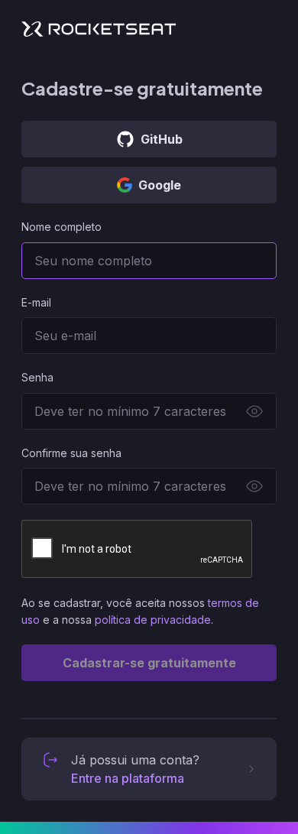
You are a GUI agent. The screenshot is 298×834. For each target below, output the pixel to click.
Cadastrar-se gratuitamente (149, 662)
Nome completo (61, 226)
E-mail (36, 302)
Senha (37, 377)
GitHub (162, 139)
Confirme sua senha (71, 452)
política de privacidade (153, 619)
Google (159, 185)
